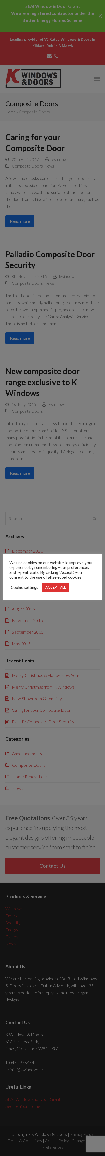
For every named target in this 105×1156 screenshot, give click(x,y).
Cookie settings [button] (24, 587)
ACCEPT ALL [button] (56, 587)
